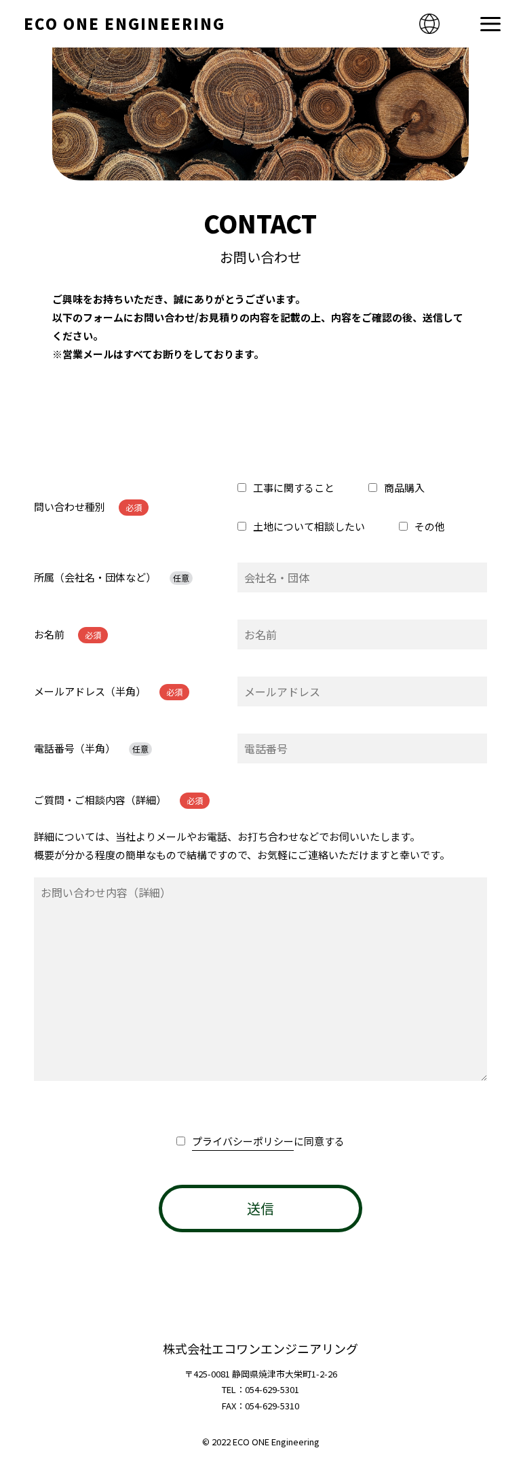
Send (260, 1208)
